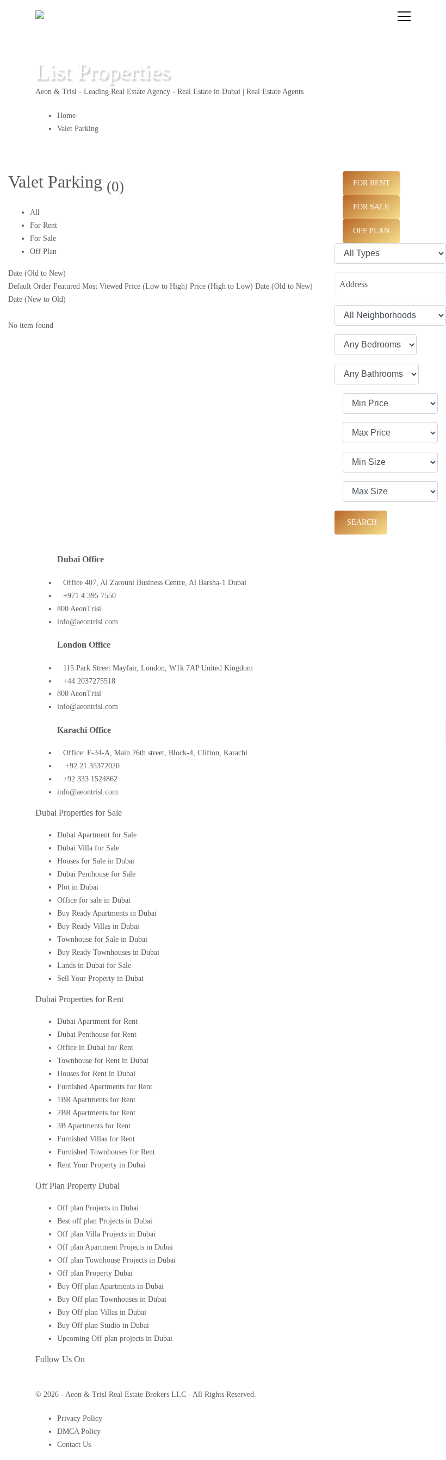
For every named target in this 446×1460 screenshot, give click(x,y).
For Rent (43, 225)
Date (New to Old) (37, 299)
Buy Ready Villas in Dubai (98, 926)
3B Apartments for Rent (94, 1126)
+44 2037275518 (89, 681)
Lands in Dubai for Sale (94, 965)
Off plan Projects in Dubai (98, 1208)
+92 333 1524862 (90, 779)
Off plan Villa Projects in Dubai (106, 1234)
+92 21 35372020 (91, 766)
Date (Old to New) (37, 273)
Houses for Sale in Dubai (95, 861)
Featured (66, 286)
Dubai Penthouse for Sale (96, 874)
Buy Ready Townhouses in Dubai (108, 952)
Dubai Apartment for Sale (97, 835)
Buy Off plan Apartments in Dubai (110, 1286)
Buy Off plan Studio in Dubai (103, 1325)
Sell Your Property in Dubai (100, 978)
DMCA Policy (79, 1431)
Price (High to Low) (221, 286)
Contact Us (74, 1444)
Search (361, 522)
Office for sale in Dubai (94, 900)
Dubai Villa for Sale (88, 848)
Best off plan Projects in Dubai (104, 1221)
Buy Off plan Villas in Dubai (101, 1312)
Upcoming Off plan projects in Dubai (114, 1338)
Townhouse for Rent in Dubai (102, 1061)
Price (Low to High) (156, 286)
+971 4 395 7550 (89, 596)
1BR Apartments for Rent (96, 1100)
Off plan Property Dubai (95, 1273)
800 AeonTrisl (79, 609)
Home (66, 115)
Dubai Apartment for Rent (97, 1021)
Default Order (29, 286)
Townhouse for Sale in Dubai (102, 939)
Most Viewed (102, 286)
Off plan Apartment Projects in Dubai (115, 1247)
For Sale (43, 238)
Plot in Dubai (77, 887)
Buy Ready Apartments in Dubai (107, 913)
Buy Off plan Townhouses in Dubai (111, 1299)
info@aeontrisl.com (87, 622)
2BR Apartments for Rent (96, 1113)
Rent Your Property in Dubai (101, 1165)
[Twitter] (46, 1381)
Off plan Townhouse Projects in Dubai (116, 1260)
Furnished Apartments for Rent (104, 1087)
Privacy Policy (79, 1418)
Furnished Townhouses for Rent (106, 1152)
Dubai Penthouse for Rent (97, 1034)
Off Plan (43, 251)
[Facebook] (38, 1381)
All (35, 212)
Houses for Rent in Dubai (96, 1074)
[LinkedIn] (57, 1381)
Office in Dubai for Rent (95, 1047)
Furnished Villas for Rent (96, 1139)
